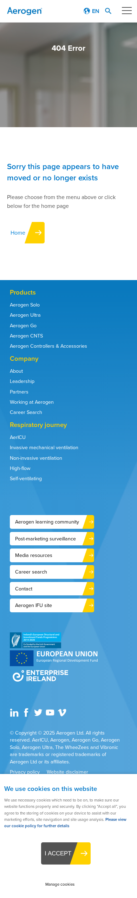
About (16, 370)
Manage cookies (59, 884)
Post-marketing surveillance (45, 538)
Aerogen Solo (25, 304)
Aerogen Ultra (25, 314)
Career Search (26, 412)
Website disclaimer (67, 771)
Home (18, 232)
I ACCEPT (58, 853)
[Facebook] (27, 715)
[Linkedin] (15, 715)
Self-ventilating (26, 478)
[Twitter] (39, 715)
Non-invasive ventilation (36, 458)
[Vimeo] (63, 715)
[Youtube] (51, 715)
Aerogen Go (23, 325)
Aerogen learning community (47, 521)
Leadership (22, 381)
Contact (23, 588)
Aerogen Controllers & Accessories (48, 345)
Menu (126, 10)
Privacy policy (25, 771)
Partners (19, 391)
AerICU (18, 437)
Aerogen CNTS (26, 335)
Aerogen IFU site (33, 605)
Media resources (33, 555)
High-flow (20, 468)
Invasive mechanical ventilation (44, 447)
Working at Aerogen (32, 401)
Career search (31, 571)
